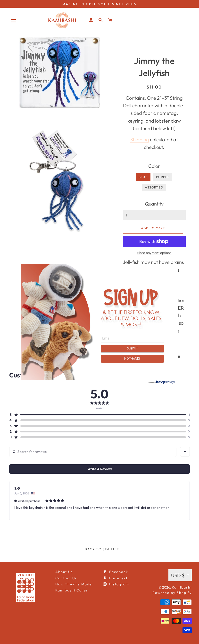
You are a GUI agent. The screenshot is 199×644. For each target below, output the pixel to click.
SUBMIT (132, 348)
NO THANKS (132, 358)
